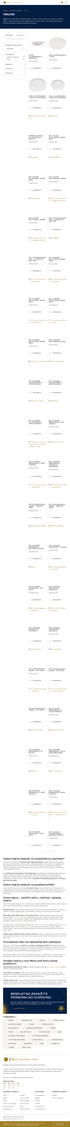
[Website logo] (12, 2)
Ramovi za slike (8, 1106)
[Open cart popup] (62, 2)
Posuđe (22, 1095)
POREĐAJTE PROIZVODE (13, 45)
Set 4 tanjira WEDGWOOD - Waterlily (54, 588)
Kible (59, 1032)
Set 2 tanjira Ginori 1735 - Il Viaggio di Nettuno (57, 220)
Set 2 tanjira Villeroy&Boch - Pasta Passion (36, 382)
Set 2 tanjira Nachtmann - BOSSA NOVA (37, 341)
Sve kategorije (39, 1095)
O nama (37, 1103)
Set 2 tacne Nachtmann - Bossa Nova (57, 137)
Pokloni (37, 1101)
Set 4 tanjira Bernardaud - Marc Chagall (37, 463)
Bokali (42, 1020)
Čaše (21, 1106)
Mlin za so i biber (14, 1024)
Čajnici (31, 1024)
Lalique (11, 1047)
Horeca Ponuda (40, 1109)
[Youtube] (14, 1085)
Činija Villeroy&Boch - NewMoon (36, 56)
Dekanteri (12, 1043)
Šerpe (5, 1101)
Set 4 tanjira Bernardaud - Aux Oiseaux (56, 422)
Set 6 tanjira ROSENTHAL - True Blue (36, 833)
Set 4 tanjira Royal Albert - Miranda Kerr (37, 506)
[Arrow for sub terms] (23, 58)
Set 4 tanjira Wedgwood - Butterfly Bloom (36, 547)
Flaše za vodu (58, 1020)
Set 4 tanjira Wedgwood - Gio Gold (36, 588)
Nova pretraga (20, 35)
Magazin (37, 1098)
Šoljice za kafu (25, 1101)
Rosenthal (55, 1043)
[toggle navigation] (66, 2)
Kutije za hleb (44, 1032)
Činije (10, 1032)
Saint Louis (26, 1047)
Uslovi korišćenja (57, 1098)
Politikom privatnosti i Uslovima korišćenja (27, 1125)
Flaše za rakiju (57, 1039)
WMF (41, 1043)
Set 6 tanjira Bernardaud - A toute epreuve (55, 710)
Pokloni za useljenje (16, 1039)
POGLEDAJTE (37, 68)
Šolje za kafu (26, 1032)
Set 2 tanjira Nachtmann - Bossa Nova (57, 259)
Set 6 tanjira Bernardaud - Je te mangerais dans (57, 751)
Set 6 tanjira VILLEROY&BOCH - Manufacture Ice (56, 834)
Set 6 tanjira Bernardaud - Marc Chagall (37, 792)
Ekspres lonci (27, 1020)
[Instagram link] (4, 1085)
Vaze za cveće (24, 1098)
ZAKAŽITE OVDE (19, 1008)
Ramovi (11, 1020)
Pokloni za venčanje (40, 1035)
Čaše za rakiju (37, 1039)
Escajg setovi (13, 1028)
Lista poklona (39, 1106)
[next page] (54, 851)
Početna (5, 10)
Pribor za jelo (47, 1024)
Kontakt (54, 1095)
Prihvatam (60, 1124)
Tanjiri (52, 1028)
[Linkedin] (18, 1085)
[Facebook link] (9, 1085)
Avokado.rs (21, 1118)
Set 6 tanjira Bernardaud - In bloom (35, 751)
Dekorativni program (16, 1035)
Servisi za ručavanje (15, 10)
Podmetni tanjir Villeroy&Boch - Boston (36, 137)
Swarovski (28, 1043)
